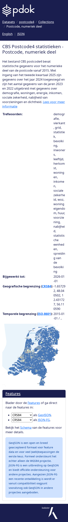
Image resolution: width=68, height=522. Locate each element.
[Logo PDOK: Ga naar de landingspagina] (18, 10)
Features (13, 393)
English (7, 34)
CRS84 (46, 286)
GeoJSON (44, 415)
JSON (21, 34)
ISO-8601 (44, 314)
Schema (26, 428)
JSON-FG (44, 420)
